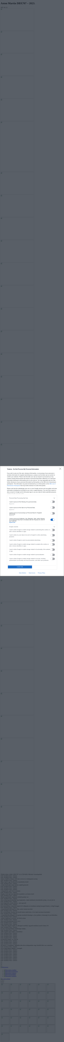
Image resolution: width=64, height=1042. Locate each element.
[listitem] (32, 498)
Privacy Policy (41, 573)
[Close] (60, 469)
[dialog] (32, 521)
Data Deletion (22, 573)
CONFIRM (20, 567)
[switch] (52, 502)
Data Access (32, 573)
